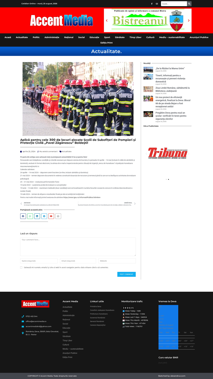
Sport (107, 37)
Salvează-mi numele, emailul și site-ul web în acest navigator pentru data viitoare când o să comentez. (66, 267)
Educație (94, 37)
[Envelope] (157, 4)
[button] (106, 20)
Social (81, 37)
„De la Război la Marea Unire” (170, 68)
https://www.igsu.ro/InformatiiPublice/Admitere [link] (81, 197)
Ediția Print (106, 42)
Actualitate (22, 37)
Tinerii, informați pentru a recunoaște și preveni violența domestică (170, 78)
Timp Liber (135, 37)
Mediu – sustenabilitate (172, 37)
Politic (36, 37)
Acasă (8, 37)
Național (68, 37)
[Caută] (189, 3)
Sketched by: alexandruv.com (171, 376)
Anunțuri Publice (199, 37)
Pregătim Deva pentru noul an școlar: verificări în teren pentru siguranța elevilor (171, 115)
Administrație (51, 37)
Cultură (150, 37)
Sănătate (120, 37)
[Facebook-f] (152, 4)
